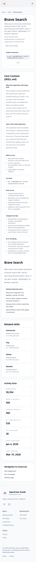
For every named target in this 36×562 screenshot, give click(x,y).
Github (8, 354)
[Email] (9, 504)
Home (4, 12)
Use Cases (23, 518)
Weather (9, 366)
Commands (6, 522)
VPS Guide (23, 515)
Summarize (10, 330)
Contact (11, 556)
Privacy (4, 534)
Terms (4, 538)
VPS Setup (5, 518)
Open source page (11, 46)
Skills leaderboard (10, 471)
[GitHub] (4, 504)
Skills (9, 12)
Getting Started (7, 515)
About (4, 556)
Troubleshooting (7, 525)
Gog (7, 342)
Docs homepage (9, 474)
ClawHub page (9, 477)
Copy (18, 62)
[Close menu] (32, 3)
